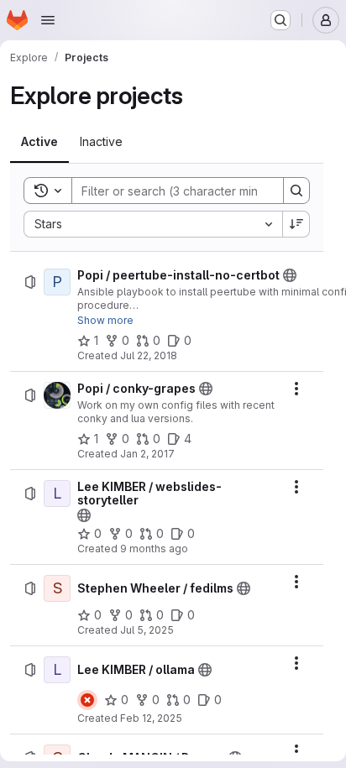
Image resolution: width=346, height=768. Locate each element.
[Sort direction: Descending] (296, 224)
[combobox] (153, 224)
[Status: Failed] (87, 700)
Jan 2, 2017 (147, 453)
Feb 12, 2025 (151, 718)
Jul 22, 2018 (148, 355)
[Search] (296, 190)
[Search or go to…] (280, 20)
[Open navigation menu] (47, 20)
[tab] (39, 142)
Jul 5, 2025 (147, 630)
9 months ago (154, 548)
